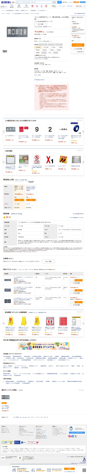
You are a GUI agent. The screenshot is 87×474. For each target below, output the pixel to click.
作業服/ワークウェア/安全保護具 (13, 383)
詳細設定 (54, 2)
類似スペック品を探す (20, 179)
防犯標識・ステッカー (72, 358)
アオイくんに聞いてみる (77, 432)
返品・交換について (4, 432)
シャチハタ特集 (11, 451)
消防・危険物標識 (6, 356)
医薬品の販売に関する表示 (41, 438)
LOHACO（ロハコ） (56, 428)
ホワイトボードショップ (49, 448)
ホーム (3, 10)
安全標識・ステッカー (25, 10)
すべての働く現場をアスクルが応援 (63, 450)
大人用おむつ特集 (80, 450)
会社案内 (20, 428)
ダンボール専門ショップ (40, 450)
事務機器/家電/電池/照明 (52, 373)
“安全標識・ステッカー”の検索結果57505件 (37, 312)
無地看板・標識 (62, 358)
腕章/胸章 (16, 367)
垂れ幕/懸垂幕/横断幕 (26, 360)
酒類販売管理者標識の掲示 (41, 436)
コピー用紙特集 (5, 448)
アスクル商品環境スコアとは (75, 217)
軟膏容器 (17, 417)
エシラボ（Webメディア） (57, 432)
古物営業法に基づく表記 (40, 435)
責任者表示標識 (30, 358)
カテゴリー (3, 6)
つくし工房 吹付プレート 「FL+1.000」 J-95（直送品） (23, 278)
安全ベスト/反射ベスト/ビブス (62, 365)
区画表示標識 (33, 10)
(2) (38, 332)
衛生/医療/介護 (17, 375)
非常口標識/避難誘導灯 (77, 356)
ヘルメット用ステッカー (14, 360)
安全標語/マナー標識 (10, 358)
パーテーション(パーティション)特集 (62, 448)
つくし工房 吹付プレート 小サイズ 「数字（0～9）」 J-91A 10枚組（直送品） (23, 288)
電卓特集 (21, 448)
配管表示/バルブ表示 (48, 356)
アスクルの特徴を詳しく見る (69, 471)
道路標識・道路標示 (65, 356)
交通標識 (57, 356)
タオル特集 (32, 450)
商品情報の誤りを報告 (15, 213)
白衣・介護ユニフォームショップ (21, 451)
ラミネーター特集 (40, 448)
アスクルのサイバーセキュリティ (25, 435)
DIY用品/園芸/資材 (26, 383)
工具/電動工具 (31, 381)
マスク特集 (73, 450)
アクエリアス (45, 417)
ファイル (15, 373)
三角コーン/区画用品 (7, 365)
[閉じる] (76, 464)
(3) (77, 332)
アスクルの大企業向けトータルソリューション (59, 434)
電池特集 (26, 448)
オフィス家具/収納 (64, 373)
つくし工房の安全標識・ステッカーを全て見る (20, 13)
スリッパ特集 (26, 450)
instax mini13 (24, 417)
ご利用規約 (38, 429)
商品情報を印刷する (81, 13)
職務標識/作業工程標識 (41, 358)
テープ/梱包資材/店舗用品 (8, 381)
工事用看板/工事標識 (36, 356)
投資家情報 (21, 429)
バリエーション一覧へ (23, 269)
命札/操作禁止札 (20, 358)
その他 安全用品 (24, 367)
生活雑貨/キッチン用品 (75, 373)
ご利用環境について (39, 432)
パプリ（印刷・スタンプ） (57, 429)
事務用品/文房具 (6, 373)
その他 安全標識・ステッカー (64, 360)
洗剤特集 (21, 450)
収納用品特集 (4, 451)
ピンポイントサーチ (51, 451)
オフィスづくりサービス (41, 451)
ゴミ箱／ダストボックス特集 (7, 450)
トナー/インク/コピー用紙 (24, 373)
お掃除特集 (16, 450)
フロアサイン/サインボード (39, 360)
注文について (3, 428)
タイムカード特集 (32, 448)
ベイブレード (33, 417)
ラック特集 (77, 448)
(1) (12, 332)
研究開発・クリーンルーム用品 (58, 381)
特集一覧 (58, 451)
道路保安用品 (43, 365)
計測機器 (47, 381)
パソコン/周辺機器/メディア (39, 373)
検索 (59, 2)
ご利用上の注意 (39, 433)
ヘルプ (71, 2)
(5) (25, 332)
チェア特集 (72, 448)
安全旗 (78, 365)
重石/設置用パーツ (51, 360)
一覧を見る (20, 390)
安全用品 (17, 10)
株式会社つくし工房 (76, 28)
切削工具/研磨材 (39, 381)
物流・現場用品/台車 (9, 10)
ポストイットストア (32, 451)
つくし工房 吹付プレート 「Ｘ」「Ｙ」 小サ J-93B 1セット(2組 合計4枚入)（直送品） (23, 299)
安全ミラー (51, 365)
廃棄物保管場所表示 (17, 356)
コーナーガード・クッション (21, 365)
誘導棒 (73, 365)
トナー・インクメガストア (14, 448)
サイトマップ (38, 428)
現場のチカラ (48, 450)
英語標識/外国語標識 (52, 358)
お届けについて (4, 429)
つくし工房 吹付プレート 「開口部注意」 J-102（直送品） (5, 407)
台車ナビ (54, 450)
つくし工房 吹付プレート (42, 10)
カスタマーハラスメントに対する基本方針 (26, 433)
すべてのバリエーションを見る (41, 58)
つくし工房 (8, 13)
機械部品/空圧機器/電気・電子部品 (74, 381)
